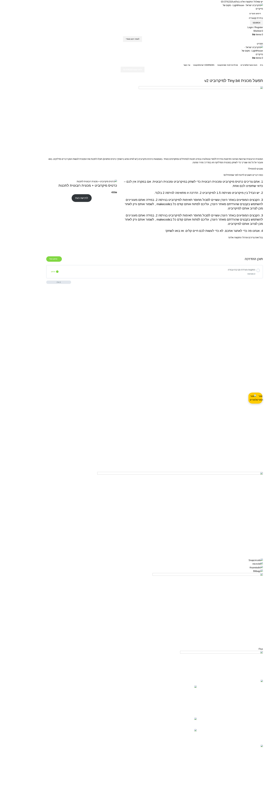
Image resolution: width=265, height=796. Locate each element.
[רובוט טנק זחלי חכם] (192, 733)
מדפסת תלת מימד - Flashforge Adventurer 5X (164, 719)
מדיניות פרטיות (123, 692)
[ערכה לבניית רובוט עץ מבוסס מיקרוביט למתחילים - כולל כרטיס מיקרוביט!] (192, 699)
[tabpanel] (154, 204)
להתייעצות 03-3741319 (132, 70)
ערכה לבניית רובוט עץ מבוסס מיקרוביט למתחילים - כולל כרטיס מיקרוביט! (162, 688)
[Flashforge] (132, 575)
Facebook (125, 720)
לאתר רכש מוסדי (132, 39)
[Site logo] (242, 7)
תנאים (127, 687)
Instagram (125, 714)
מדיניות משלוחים (122, 697)
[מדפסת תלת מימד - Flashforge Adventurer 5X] (192, 721)
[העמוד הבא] (47, 282)
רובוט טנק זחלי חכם (176, 730)
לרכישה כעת (81, 198)
